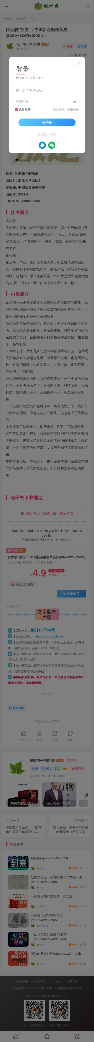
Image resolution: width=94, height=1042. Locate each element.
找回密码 (59, 109)
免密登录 (73, 109)
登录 (49, 122)
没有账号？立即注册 (28, 77)
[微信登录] (51, 145)
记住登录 (25, 110)
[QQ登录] (42, 145)
